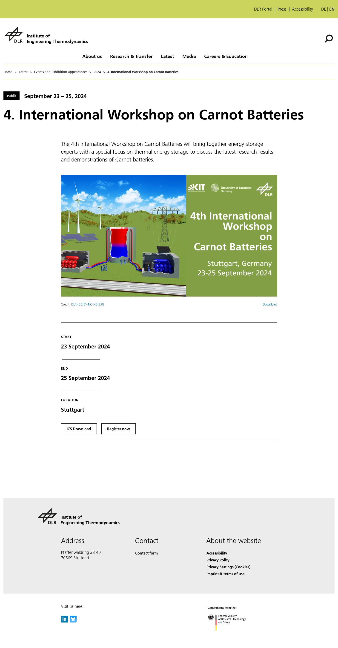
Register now (118, 428)
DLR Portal (263, 9)
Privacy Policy (217, 559)
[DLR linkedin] (64, 621)
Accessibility (302, 9)
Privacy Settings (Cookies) (228, 566)
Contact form (146, 553)
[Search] (329, 38)
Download (270, 304)
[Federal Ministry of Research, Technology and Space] (233, 635)
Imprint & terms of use (225, 573)
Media (189, 56)
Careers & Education (226, 56)
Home (7, 72)
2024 (97, 72)
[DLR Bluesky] (73, 621)
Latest (167, 56)
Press (282, 9)
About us (92, 56)
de (323, 9)
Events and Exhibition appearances (60, 72)
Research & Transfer (131, 56)
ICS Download (79, 428)
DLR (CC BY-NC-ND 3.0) (87, 304)
